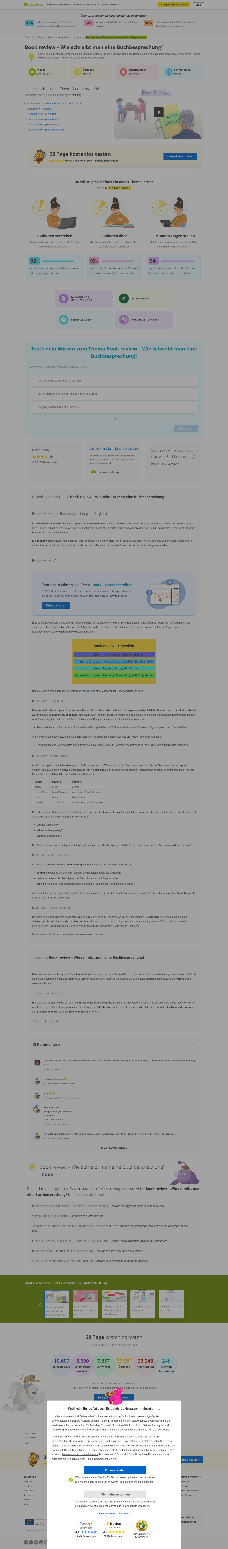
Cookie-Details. (161, 1429)
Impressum (124, 1513)
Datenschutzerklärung (130, 1429)
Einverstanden (115, 1470)
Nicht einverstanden (115, 1494)
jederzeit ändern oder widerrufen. (80, 1454)
